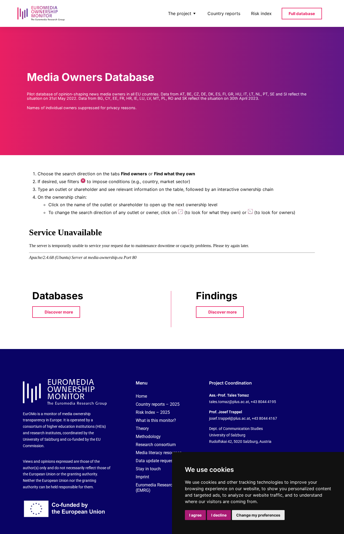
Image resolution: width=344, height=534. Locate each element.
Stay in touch (148, 468)
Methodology (148, 436)
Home (141, 396)
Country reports (223, 13)
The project (179, 13)
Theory (142, 428)
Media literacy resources (159, 452)
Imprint (142, 476)
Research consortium (156, 444)
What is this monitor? (156, 420)
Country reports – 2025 (158, 404)
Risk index (261, 13)
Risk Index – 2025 (153, 412)
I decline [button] (219, 515)
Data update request (155, 460)
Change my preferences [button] (258, 515)
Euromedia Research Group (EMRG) (161, 487)
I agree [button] (195, 515)
